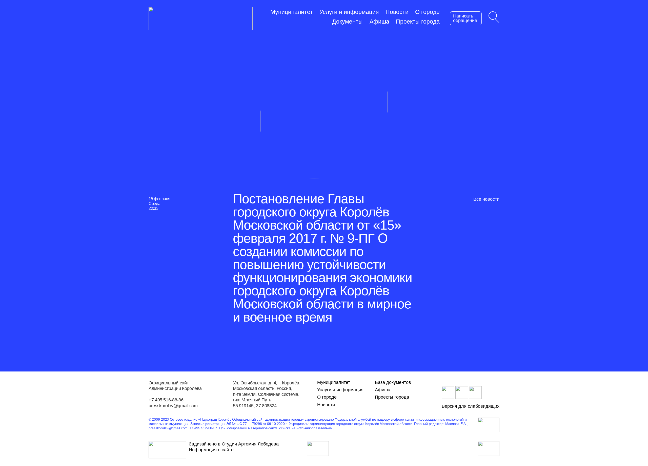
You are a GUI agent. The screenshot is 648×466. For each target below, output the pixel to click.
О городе (427, 12)
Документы (347, 21)
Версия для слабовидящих (470, 406)
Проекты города (418, 21)
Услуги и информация (349, 12)
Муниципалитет (291, 12)
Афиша (379, 21)
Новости (397, 12)
